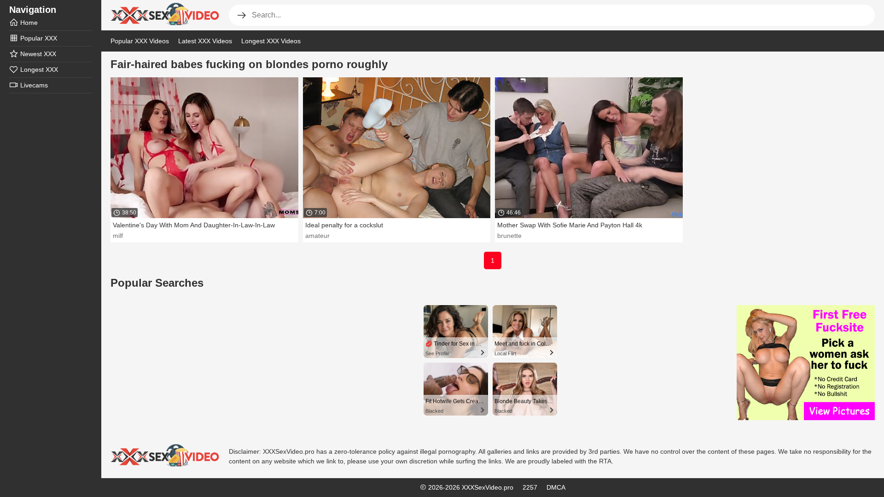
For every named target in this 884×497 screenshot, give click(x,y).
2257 (530, 487)
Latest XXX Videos (205, 41)
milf (118, 235)
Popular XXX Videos (139, 41)
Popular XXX (38, 38)
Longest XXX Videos (271, 41)
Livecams (34, 85)
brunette (509, 235)
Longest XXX (39, 69)
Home (29, 22)
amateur (317, 235)
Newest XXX (38, 54)
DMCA (556, 487)
